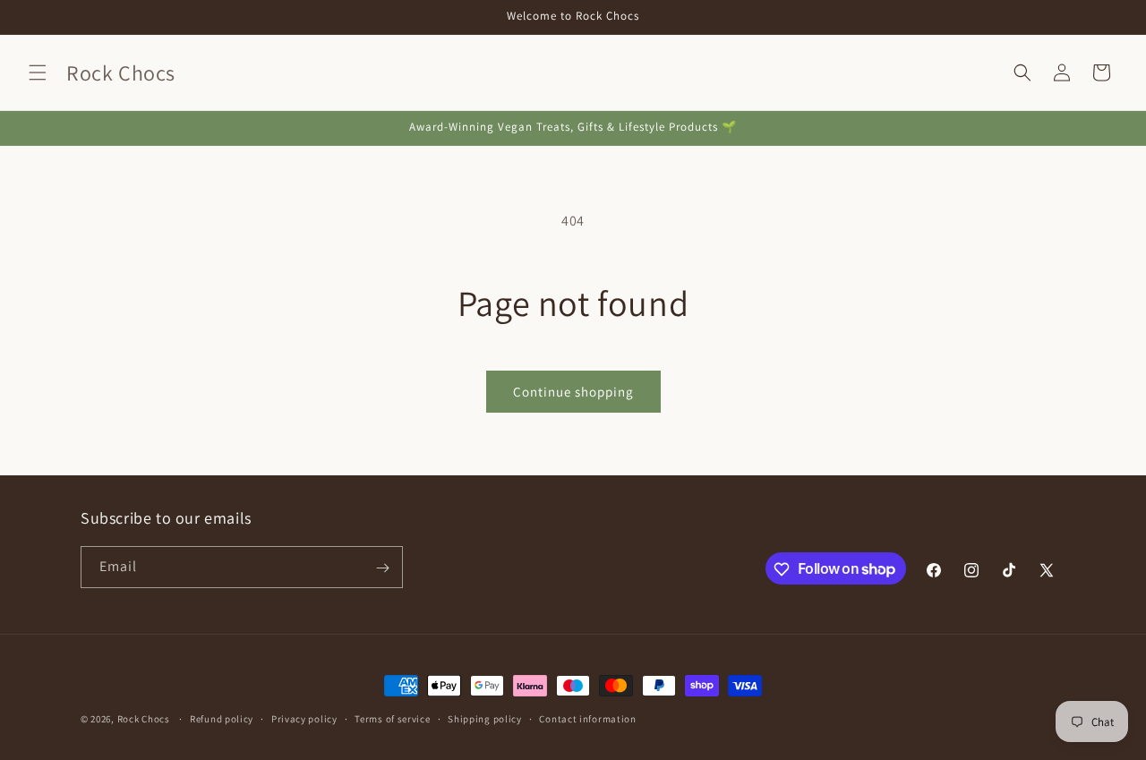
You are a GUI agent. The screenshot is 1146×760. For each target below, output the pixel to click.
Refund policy (221, 718)
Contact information (587, 718)
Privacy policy (304, 718)
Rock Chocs (145, 719)
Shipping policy (485, 718)
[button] (37, 72)
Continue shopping (573, 391)
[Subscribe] (382, 568)
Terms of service (392, 718)
